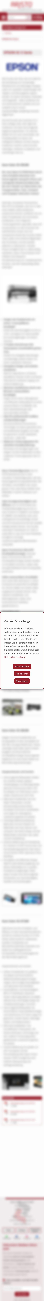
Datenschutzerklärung (15, 657)
